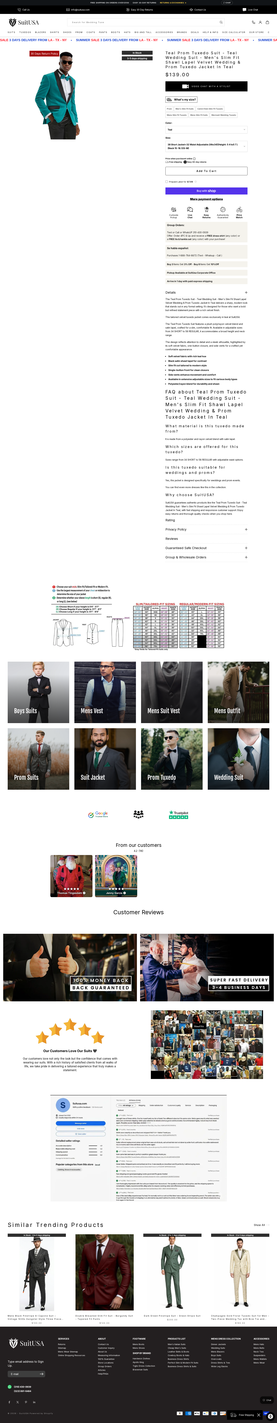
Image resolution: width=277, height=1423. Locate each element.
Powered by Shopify (41, 1413)
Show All (259, 1225)
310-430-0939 (200, 232)
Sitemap (62, 1348)
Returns (61, 1344)
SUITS (11, 32)
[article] (71, 876)
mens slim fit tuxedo (177, 115)
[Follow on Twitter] (17, 1402)
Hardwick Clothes (141, 1358)
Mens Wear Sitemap (68, 1351)
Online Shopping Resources (71, 1355)
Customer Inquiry (106, 1348)
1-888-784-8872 (188, 255)
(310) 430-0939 (22, 1386)
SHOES (67, 32)
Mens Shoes (139, 1348)
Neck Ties (259, 1351)
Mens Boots (138, 1344)
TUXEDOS (25, 32)
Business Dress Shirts (178, 1359)
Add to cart (206, 171)
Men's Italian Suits (176, 1344)
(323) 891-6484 (22, 1391)
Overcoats (216, 1359)
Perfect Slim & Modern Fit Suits (183, 1363)
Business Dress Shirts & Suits (182, 1366)
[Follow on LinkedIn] (34, 1402)
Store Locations (105, 1363)
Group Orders (105, 1366)
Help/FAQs (103, 1374)
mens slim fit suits (199, 115)
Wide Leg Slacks (219, 1366)
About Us (102, 1351)
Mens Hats (259, 1344)
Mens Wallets (260, 1359)
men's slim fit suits (185, 109)
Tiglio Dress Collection (144, 1366)
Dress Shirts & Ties (220, 1363)
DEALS (195, 32)
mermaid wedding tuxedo (223, 115)
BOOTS (115, 32)
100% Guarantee (106, 1359)
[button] (195, 181)
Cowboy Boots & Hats (178, 1355)
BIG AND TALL (143, 32)
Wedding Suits (218, 1348)
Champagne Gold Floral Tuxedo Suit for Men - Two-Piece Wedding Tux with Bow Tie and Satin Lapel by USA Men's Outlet (240, 1318)
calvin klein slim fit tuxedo (210, 109)
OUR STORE (256, 32)
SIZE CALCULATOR (233, 32)
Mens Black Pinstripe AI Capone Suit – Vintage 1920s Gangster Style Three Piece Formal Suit (34, 1318)
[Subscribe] (41, 1374)
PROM (79, 32)
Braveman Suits (140, 1369)
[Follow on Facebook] (9, 1402)
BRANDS (182, 32)
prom (169, 109)
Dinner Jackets (218, 1344)
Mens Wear (259, 1363)
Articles (101, 1370)
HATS (127, 32)
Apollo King (138, 1362)
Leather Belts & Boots (178, 1351)
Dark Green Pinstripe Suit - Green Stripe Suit (172, 1316)
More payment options (206, 199)
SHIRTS (54, 32)
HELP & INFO (210, 32)
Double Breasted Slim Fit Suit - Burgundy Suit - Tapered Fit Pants (104, 1317)
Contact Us (103, 1344)
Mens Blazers (217, 1351)
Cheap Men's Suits (177, 1348)
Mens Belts (259, 1348)
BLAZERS (40, 32)
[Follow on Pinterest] (26, 1402)
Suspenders (259, 1355)
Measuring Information (109, 1355)
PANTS (103, 32)
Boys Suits (216, 1355)
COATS (91, 32)
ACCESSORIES (164, 32)
